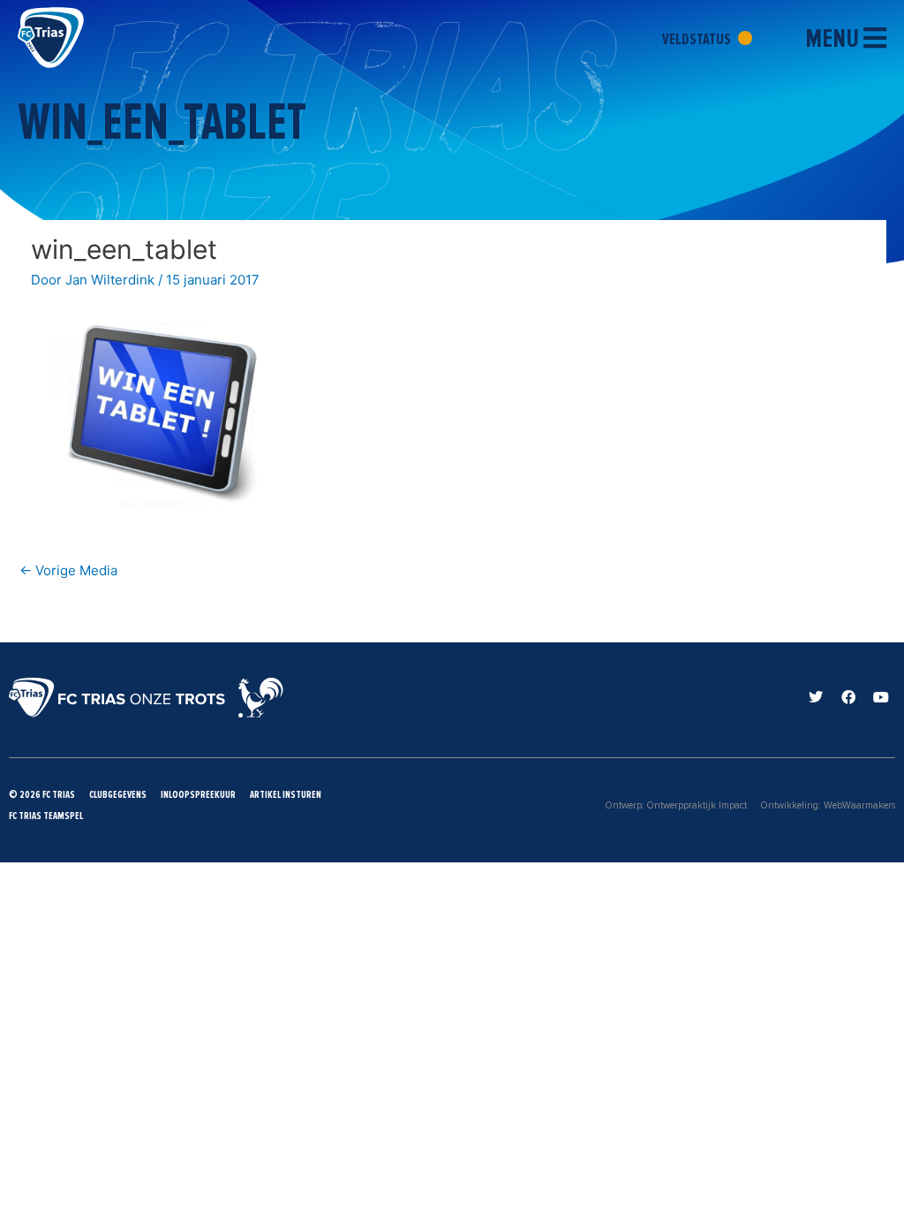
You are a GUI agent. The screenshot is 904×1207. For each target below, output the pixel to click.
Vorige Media (68, 570)
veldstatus (698, 39)
